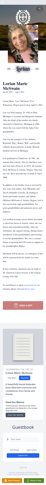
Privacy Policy (16, 474)
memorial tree (31, 285)
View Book (12, 378)
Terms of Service (29, 474)
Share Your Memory (15, 415)
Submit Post (23, 455)
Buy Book (24, 378)
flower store (29, 288)
